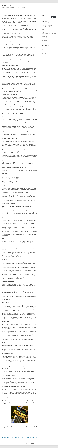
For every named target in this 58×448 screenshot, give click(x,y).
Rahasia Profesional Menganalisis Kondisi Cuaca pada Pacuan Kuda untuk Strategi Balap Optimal (49, 35)
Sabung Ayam (32, 10)
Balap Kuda (39, 10)
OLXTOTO (32, 443)
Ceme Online (19, 10)
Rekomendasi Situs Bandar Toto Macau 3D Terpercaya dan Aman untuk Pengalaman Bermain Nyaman (48, 24)
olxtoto (43, 57)
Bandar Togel (12, 10)
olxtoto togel (44, 53)
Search (43, 15)
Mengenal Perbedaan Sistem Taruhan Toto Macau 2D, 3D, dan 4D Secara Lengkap (48, 28)
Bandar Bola (4, 10)
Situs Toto (43, 49)
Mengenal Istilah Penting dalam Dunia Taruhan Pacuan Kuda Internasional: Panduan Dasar (48, 39)
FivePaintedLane (8, 5)
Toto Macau (46, 10)
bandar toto (44, 61)
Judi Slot (25, 10)
